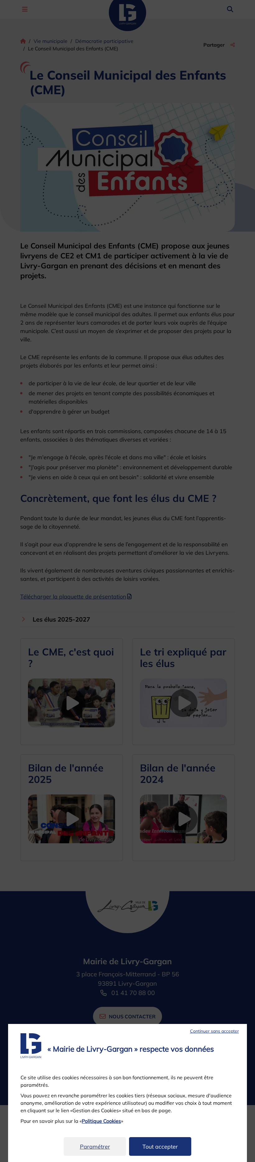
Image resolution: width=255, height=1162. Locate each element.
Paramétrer (95, 1146)
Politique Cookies (101, 1121)
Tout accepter (160, 1146)
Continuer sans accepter (214, 1031)
